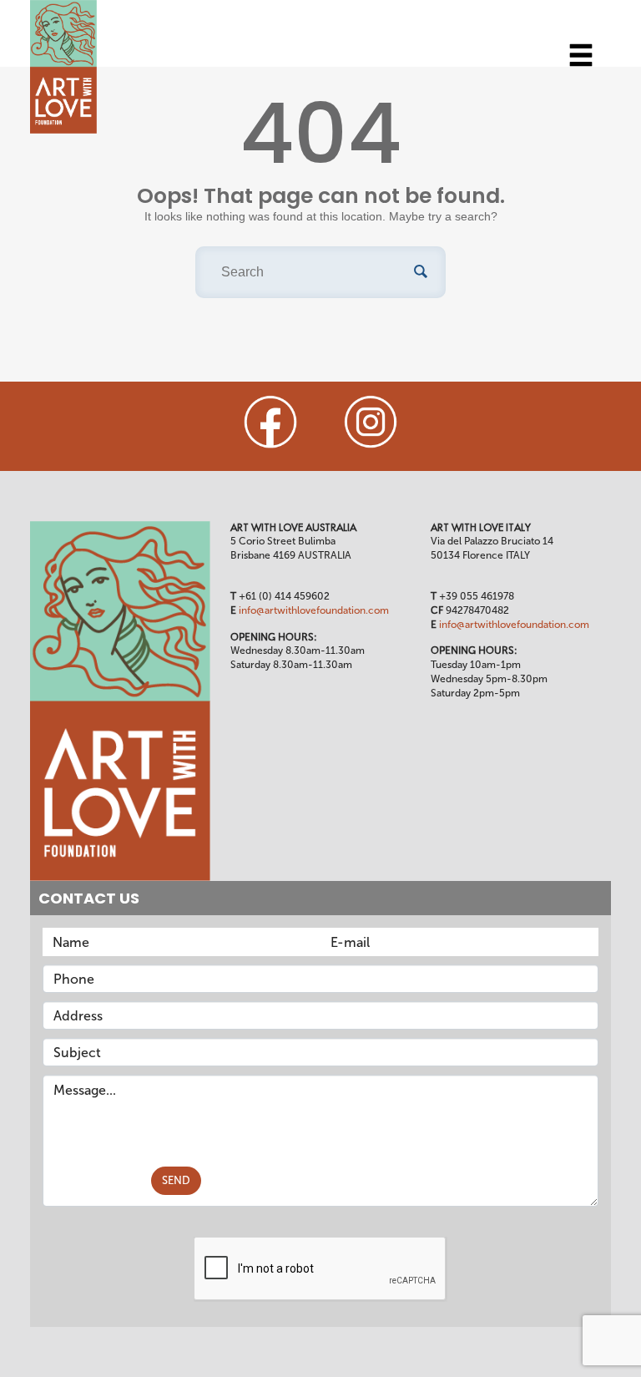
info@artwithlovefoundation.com (314, 610)
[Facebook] (270, 422)
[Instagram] (371, 422)
